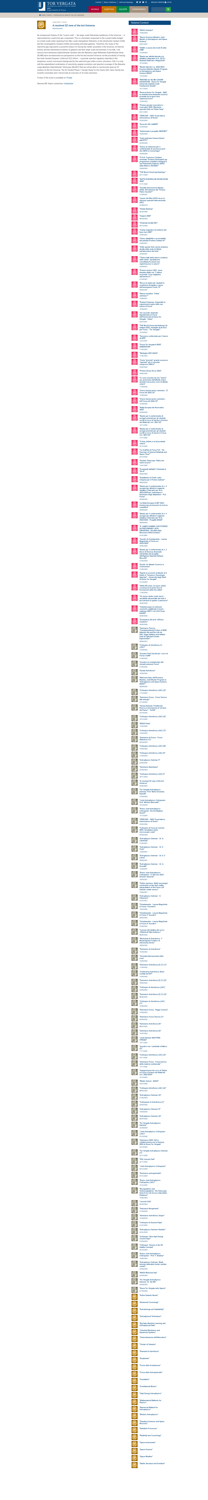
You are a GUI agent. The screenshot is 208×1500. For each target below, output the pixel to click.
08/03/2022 (143, 935)
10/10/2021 (143, 332)
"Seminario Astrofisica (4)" (150, 1024)
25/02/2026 (143, 120)
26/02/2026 (143, 603)
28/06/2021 (143, 641)
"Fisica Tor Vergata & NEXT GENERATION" (150, 346)
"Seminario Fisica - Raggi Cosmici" (154, 1010)
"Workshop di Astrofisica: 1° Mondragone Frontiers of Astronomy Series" (151, 941)
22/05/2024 (143, 770)
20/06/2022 (143, 1019)
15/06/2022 (143, 1012)
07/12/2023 (143, 1176)
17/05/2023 (143, 756)
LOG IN (168, 2)
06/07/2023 (143, 1119)
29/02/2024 (143, 546)
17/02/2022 (143, 356)
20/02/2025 (143, 786)
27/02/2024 (143, 561)
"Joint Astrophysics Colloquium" (153, 1166)
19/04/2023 (143, 749)
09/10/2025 (143, 1250)
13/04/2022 (143, 952)
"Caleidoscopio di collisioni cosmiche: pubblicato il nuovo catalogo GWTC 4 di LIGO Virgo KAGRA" (152, 610)
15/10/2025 (143, 582)
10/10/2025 (143, 805)
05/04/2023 (143, 742)
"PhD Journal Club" (147, 1159)
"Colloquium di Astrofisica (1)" (152, 1102)
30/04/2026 (143, 835)
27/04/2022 (143, 650)
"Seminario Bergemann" (149, 1209)
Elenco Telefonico (110, 2)
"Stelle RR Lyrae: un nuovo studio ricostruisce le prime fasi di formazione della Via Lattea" (153, 588)
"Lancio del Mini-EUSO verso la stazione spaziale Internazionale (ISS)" (153, 200)
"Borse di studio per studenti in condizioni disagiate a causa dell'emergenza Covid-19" (152, 285)
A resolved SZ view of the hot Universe (73, 25)
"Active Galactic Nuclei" (149, 1295)
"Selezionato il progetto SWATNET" (153, 131)
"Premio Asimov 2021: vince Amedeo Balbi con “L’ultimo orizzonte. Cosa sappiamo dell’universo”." (151, 273)
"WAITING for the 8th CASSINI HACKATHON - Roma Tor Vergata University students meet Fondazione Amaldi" (153, 83)
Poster (69, 78)
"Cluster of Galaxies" (148, 1344)
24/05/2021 (143, 254)
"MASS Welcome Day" (148, 1273)
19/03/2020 (143, 33)
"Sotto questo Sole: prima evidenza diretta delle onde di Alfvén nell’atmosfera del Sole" (154, 249)
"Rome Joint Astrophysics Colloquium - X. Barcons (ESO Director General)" (152, 875)
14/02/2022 (143, 909)
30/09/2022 (143, 412)
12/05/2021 (143, 869)
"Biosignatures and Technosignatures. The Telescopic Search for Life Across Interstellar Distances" (153, 1192)
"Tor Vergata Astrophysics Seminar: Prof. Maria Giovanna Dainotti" (152, 792)
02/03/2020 (143, 212)
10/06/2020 (143, 134)
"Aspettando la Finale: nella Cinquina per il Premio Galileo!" (152, 479)
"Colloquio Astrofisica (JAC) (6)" (153, 1088)
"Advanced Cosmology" (149, 1302)
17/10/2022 (143, 693)
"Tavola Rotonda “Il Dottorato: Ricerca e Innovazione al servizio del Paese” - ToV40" (153, 708)
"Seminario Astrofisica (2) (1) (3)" (153, 994)
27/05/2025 (143, 796)
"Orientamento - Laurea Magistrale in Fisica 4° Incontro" (153, 922)
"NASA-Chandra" (146, 30)
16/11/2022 (143, 1057)
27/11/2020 (143, 184)
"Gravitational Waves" (148, 1386)
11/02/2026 (143, 592)
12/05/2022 (143, 976)
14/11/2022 (143, 425)
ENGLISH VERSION (157, 2)
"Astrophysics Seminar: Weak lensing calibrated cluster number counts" (153, 1264)
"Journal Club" (145, 1202)
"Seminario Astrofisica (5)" (150, 1031)
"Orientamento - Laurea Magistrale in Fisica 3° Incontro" (153, 914)
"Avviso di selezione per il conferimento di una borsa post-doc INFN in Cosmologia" (153, 149)
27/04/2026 (143, 1291)
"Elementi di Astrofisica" (149, 1351)
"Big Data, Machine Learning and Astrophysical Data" (153, 1324)
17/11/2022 (143, 1051)
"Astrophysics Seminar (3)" (150, 1095)
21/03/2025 (143, 569)
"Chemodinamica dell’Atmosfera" (153, 1337)
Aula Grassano (57, 28)
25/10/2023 (143, 1136)
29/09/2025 (143, 1284)
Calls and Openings (126, 2)
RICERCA (95, 9)
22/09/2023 (143, 1128)
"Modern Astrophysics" (149, 1414)
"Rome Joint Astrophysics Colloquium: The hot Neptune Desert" (151, 811)
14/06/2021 (143, 892)
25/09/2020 (143, 154)
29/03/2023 (143, 1105)
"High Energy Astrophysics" (151, 1393)
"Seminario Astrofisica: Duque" (152, 1216)
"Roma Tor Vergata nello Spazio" (153, 1288)
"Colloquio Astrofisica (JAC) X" (152, 774)
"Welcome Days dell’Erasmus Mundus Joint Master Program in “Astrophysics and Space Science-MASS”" (153, 681)
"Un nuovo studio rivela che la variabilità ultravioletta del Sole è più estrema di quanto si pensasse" (154, 598)
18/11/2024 (143, 777)
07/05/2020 (143, 127)
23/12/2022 (143, 446)
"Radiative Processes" (148, 1429)
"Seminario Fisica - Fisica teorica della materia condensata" (153, 1063)
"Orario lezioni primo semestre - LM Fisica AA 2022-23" (153, 400)
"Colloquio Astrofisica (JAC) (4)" (153, 1055)
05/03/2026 (143, 616)
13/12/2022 (143, 1077)
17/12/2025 (143, 815)
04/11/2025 (143, 112)
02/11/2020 (143, 175)
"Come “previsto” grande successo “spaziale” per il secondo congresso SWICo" (154, 362)
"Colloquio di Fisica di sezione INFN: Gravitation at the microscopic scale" (152, 830)
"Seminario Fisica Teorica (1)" (152, 1017)
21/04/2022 (143, 53)
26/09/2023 (143, 499)
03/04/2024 (143, 1204)
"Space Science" (146, 1450)
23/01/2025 (143, 1232)
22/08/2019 (143, 205)
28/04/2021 (143, 860)
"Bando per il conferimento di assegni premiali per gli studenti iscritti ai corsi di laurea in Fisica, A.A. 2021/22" (153, 432)
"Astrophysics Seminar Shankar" (153, 1230)
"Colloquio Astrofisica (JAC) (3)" (153, 690)
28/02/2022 (143, 918)
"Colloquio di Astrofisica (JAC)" (152, 987)
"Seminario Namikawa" (149, 767)
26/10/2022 (143, 713)
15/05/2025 (143, 101)
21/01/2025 (143, 1225)
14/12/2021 (143, 341)
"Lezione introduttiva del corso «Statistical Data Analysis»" (152, 931)
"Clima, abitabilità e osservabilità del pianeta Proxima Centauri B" (153, 240)
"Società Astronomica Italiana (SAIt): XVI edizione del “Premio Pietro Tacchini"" (152, 190)
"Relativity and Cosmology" (150, 1436)
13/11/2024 (143, 89)
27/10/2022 (143, 702)
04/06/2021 (143, 290)
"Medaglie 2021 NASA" (149, 353)
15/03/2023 (143, 733)
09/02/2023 (143, 474)
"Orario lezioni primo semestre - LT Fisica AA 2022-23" (154, 392)
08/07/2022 (143, 1026)
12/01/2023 (143, 465)
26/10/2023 (143, 1147)
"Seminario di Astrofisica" (150, 949)
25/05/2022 (143, 990)
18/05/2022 (143, 945)
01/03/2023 (143, 1098)
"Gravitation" (144, 1379)
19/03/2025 (143, 1258)
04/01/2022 (143, 44)
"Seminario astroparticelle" (150, 1173)
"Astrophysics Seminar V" (150, 760)
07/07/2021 (143, 901)
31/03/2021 (143, 843)
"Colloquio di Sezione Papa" (151, 1223)
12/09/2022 (143, 395)
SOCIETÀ (123, 9)
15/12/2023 (143, 1185)
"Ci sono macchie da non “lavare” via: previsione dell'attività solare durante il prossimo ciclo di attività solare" (154, 381)
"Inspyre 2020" (145, 216)
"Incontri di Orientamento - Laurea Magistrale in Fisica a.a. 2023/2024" (153, 541)
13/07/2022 (143, 1033)
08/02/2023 (143, 1091)
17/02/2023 (143, 726)
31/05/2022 (143, 658)
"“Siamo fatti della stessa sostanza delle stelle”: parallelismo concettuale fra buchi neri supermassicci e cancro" (153, 261)
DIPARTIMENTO (139, 9)
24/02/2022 (143, 367)
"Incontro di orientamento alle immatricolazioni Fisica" (151, 663)
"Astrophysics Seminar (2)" (150, 1116)
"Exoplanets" (144, 1358)
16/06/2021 (143, 309)
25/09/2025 (143, 1269)
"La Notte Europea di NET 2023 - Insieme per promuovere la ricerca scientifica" (154, 505)
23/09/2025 (143, 1275)
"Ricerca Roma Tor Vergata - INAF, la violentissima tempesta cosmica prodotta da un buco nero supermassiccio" (153, 95)
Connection (68, 83)
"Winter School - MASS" (149, 1081)
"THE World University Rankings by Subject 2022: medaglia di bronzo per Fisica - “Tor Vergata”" (153, 328)
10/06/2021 (143, 298)
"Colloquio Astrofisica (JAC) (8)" (153, 746)
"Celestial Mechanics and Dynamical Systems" (150, 1331)
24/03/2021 (143, 235)
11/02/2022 (143, 349)
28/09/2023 (143, 510)
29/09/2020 (143, 168)
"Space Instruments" (148, 1443)
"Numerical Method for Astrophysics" (149, 1408)
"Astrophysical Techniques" (150, 1316)
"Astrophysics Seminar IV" (150, 1109)
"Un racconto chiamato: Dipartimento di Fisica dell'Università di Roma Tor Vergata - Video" (150, 316)
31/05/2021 (143, 279)
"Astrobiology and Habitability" (152, 1309)
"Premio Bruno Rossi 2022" (150, 371)
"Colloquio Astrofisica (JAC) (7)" (153, 731)
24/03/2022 (143, 373)
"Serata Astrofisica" (147, 671)
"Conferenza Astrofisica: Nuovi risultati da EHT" (152, 973)
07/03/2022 (143, 926)
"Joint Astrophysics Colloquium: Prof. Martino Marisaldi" (153, 801)
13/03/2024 (143, 1198)
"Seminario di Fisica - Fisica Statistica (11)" (151, 739)
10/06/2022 (143, 673)
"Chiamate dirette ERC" (149, 223)
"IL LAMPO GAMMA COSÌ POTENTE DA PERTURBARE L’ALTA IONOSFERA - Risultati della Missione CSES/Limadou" (154, 529)
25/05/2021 (143, 266)
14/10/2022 (143, 76)
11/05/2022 (143, 387)
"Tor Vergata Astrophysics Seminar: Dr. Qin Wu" (150, 1281)
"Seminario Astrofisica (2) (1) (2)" (153, 980)
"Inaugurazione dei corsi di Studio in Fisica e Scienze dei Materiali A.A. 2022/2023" (153, 1072)
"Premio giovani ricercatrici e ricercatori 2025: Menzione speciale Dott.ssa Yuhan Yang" (152, 107)
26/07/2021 (143, 322)
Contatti (98, 2)
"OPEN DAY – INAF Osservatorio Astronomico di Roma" (152, 117)
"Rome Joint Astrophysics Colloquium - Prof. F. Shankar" (152, 1255)
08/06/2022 (143, 997)
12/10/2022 (143, 63)
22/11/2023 (143, 1155)
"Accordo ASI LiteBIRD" (149, 124)
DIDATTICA (109, 9)
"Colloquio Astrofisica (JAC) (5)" (153, 717)
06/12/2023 (143, 1169)
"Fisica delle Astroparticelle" (151, 1372)
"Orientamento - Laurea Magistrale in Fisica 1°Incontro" (153, 905)
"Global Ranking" (146, 209)
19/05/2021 (143, 879)
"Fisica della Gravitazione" (150, 1365)
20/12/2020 (143, 226)
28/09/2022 (143, 686)
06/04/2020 (143, 219)
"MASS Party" (145, 724)
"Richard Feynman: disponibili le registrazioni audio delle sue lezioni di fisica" (152, 304)
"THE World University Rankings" (153, 172)
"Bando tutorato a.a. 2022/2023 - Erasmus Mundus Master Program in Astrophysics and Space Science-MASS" (153, 70)
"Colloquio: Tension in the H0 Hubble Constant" (151, 1246)
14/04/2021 (143, 852)
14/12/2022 (143, 719)
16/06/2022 (143, 1006)
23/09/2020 (143, 143)
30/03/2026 (143, 624)
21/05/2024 (143, 1211)
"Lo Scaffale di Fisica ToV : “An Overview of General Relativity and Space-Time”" (153, 452)
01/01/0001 (143, 535)
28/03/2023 (143, 482)
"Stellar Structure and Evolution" (152, 1464)
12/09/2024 (143, 1218)
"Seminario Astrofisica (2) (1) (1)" (153, 965)
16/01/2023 (143, 1084)
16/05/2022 (143, 961)
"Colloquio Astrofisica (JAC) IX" (152, 753)
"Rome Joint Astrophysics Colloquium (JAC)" (150, 1181)
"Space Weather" (146, 1457)
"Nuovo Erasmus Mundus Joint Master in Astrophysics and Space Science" (153, 39)
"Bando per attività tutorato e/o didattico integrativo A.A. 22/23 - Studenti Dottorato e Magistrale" (153, 58)
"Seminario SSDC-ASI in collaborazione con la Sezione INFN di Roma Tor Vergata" (152, 1142)
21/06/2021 (143, 194)
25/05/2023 (143, 763)
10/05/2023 (143, 1112)
